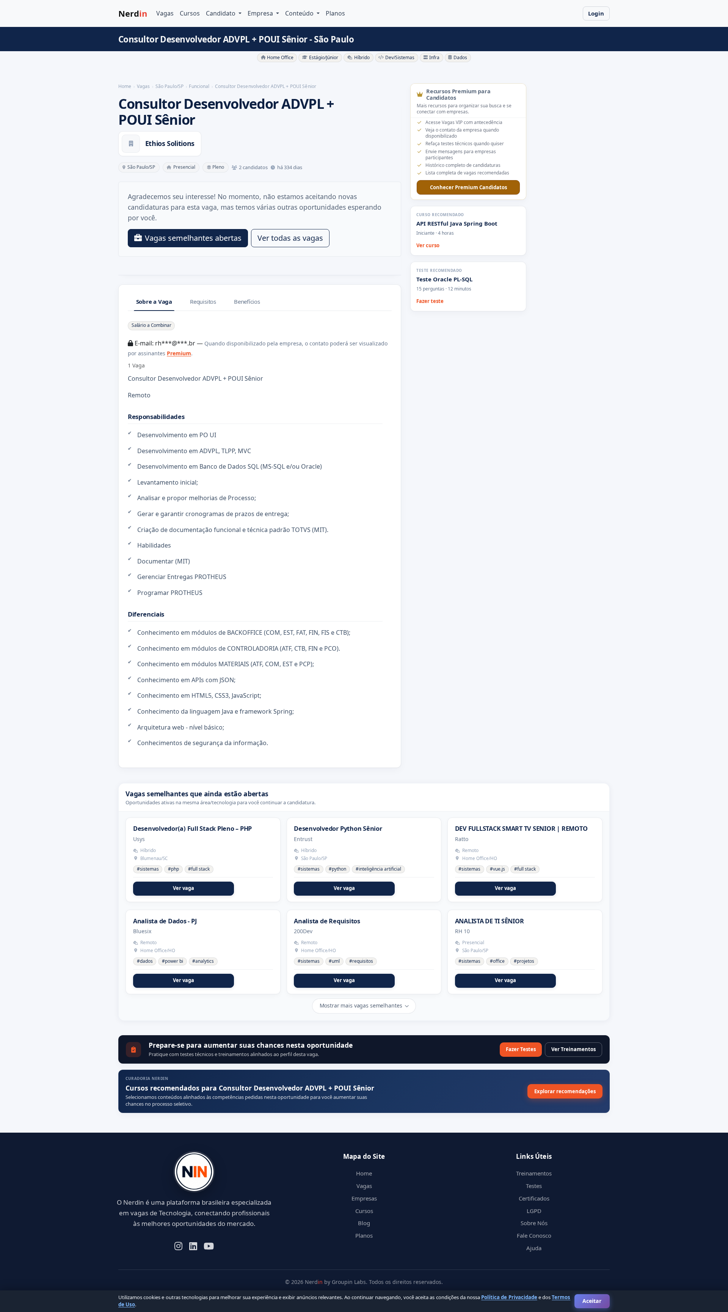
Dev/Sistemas (399, 57)
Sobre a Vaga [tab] (154, 301)
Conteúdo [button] (300, 13)
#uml (334, 961)
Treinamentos (534, 1173)
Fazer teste (430, 301)
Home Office (280, 57)
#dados (145, 961)
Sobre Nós (534, 1223)
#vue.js (497, 869)
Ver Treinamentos (573, 1049)
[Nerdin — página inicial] (194, 1171)
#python (337, 869)
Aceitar (591, 1300)
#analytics (203, 961)
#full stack (199, 869)
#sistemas (148, 869)
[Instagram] (178, 1245)
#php (173, 869)
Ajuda (533, 1248)
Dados (460, 57)
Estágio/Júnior (323, 57)
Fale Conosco (534, 1235)
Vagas (165, 13)
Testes (534, 1186)
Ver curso (427, 245)
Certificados (534, 1198)
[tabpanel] (260, 534)
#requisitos (361, 961)
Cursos (190, 13)
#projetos (524, 961)
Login (596, 13)
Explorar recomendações (565, 1091)
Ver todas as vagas (290, 238)
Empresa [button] (261, 13)
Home (364, 1173)
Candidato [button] (221, 13)
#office (497, 961)
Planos (335, 13)
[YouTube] (209, 1245)
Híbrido (362, 57)
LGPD (534, 1211)
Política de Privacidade (509, 1297)
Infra (434, 57)
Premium (179, 353)
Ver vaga (183, 888)
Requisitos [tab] (203, 301)
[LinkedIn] (193, 1245)
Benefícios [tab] (247, 301)
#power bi (172, 961)
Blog (364, 1223)
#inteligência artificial (378, 869)
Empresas (364, 1198)
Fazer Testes (521, 1049)
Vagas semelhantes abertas (193, 238)
